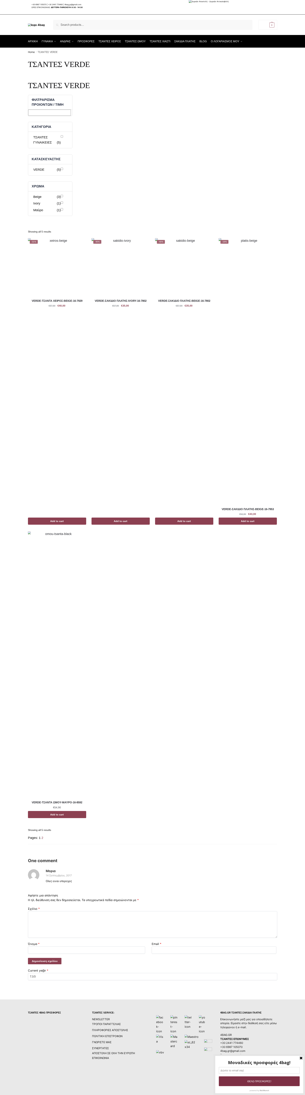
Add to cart (57, 521)
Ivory (47, 203)
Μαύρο (47, 210)
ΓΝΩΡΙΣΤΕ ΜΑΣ (101, 1042)
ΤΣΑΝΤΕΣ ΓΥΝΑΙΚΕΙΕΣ (47, 140)
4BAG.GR (226, 1035)
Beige (47, 197)
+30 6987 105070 (39, 4)
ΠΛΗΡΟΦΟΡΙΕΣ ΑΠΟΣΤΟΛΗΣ (110, 1030)
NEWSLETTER (101, 1019)
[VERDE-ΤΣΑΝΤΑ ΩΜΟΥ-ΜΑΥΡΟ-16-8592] (57, 664)
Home (31, 51)
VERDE (47, 169)
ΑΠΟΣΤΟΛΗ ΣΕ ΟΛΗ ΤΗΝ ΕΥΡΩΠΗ (113, 1053)
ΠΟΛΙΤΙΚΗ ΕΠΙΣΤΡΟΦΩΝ (107, 1036)
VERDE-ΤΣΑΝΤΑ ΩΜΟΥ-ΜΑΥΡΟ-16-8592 (57, 802)
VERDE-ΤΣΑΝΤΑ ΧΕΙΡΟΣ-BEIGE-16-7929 (57, 300)
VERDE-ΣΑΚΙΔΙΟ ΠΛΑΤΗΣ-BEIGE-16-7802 (184, 300)
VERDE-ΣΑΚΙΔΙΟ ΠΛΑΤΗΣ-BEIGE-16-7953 (248, 509)
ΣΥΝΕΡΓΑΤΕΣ (100, 1048)
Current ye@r (38, 970)
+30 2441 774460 (55, 4)
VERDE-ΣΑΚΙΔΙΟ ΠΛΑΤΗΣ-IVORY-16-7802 (121, 300)
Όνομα (34, 944)
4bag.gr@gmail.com (72, 4)
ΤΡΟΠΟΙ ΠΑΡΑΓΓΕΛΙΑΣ (106, 1024)
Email (156, 944)
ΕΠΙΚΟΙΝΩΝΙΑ (100, 1058)
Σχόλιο (34, 908)
